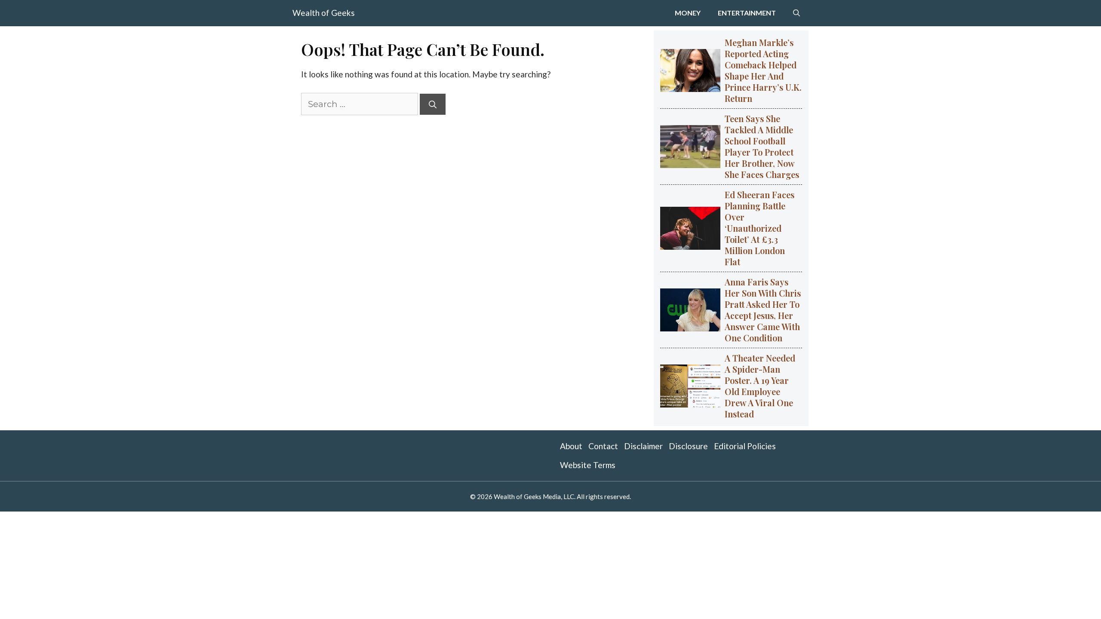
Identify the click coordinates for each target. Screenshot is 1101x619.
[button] (796, 13)
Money (688, 13)
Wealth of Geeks (323, 13)
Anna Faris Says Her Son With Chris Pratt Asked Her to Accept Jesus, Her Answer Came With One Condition (763, 309)
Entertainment (747, 13)
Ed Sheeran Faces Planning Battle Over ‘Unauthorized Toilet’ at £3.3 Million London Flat (759, 228)
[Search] (433, 104)
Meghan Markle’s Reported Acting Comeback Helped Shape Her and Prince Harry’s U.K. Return (763, 70)
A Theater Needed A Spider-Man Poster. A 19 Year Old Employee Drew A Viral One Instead (760, 386)
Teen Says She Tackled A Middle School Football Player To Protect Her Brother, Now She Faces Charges (762, 146)
